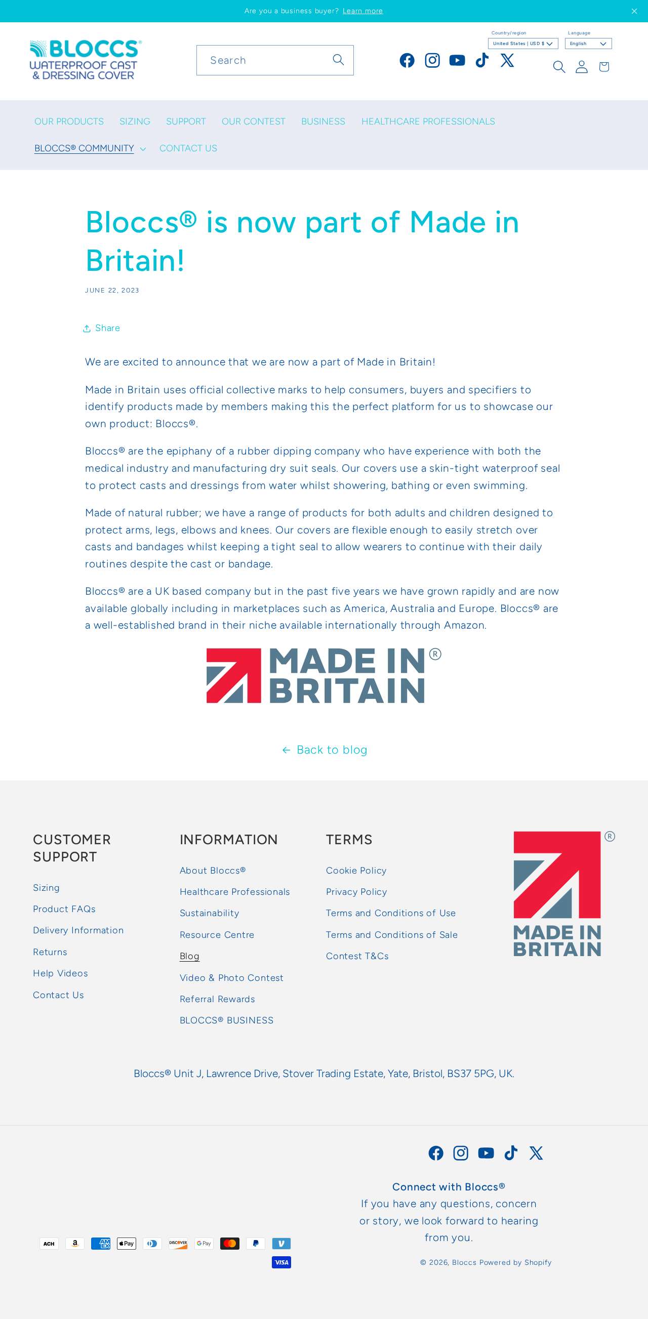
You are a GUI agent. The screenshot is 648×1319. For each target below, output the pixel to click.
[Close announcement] (634, 11)
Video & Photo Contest (232, 977)
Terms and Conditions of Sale (392, 934)
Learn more (363, 11)
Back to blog (332, 750)
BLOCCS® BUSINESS (227, 1020)
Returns (50, 952)
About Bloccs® (213, 870)
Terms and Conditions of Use (391, 913)
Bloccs (464, 1262)
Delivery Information (78, 930)
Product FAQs (64, 909)
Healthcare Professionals (235, 892)
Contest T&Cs (357, 956)
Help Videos (60, 973)
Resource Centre (217, 934)
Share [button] (107, 328)
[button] (89, 148)
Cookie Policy (356, 870)
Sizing (46, 887)
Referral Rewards (217, 999)
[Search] (339, 60)
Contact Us (58, 995)
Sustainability (209, 913)
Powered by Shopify (515, 1262)
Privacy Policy (356, 892)
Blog (190, 956)
